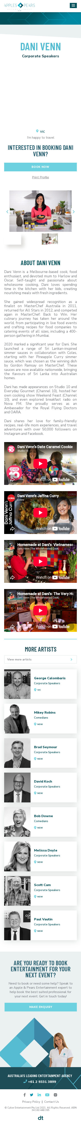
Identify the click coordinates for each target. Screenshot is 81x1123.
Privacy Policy (31, 1102)
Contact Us (51, 1102)
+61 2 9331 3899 (42, 1081)
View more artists (19, 659)
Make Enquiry (40, 1007)
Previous (8, 211)
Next (73, 211)
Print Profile (40, 177)
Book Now (40, 167)
